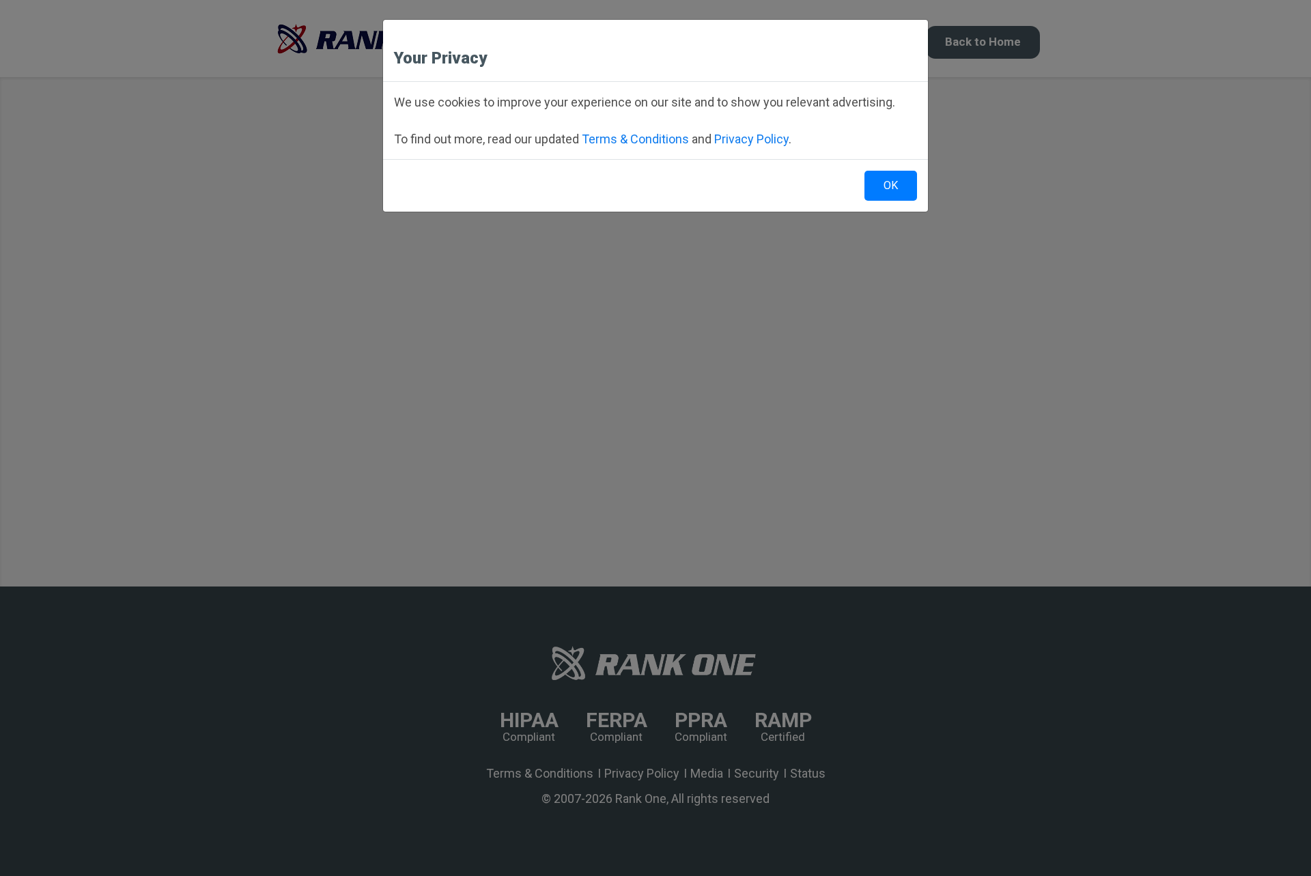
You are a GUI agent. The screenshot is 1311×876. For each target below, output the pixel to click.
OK (891, 185)
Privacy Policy (751, 139)
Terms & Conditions (635, 139)
